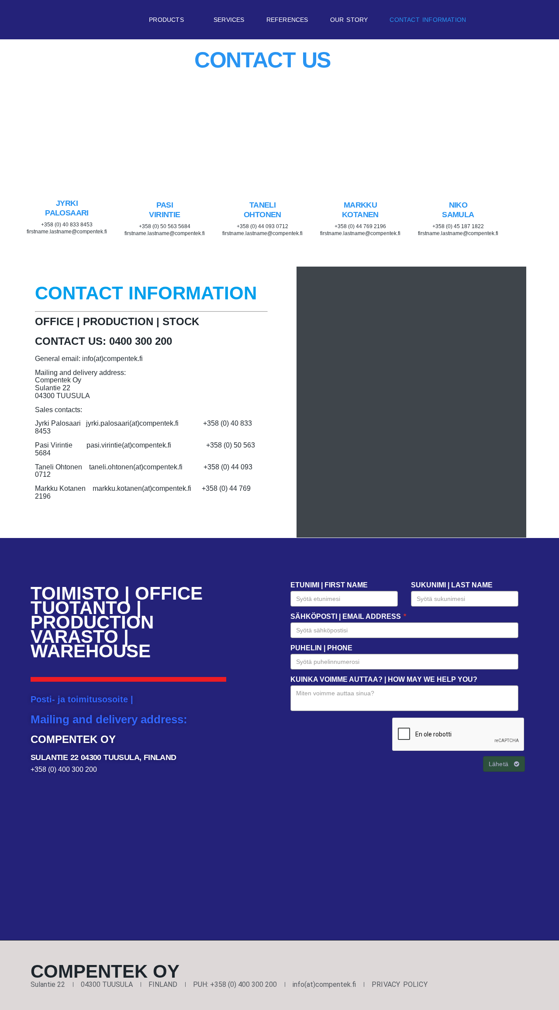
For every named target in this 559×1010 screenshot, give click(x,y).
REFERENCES (287, 19)
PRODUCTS (166, 19)
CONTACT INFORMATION (428, 19)
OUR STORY (349, 19)
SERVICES (229, 19)
